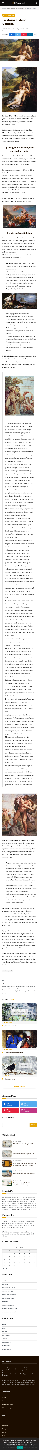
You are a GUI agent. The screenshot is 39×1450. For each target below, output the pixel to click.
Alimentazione (6, 1335)
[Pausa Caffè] (19, 3)
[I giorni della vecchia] (19, 1012)
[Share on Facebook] (12, 34)
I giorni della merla (9, 1079)
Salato (4, 1325)
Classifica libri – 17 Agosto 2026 (24, 1154)
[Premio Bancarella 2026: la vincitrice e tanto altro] (7, 1183)
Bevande (4, 1331)
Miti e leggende (22, 8)
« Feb (3, 1269)
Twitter (4, 1436)
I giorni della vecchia (10, 1026)
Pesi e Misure (6, 1345)
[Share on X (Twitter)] (18, 34)
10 (19, 1257)
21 (4, 1262)
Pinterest (4, 1432)
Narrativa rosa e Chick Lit (9, 1288)
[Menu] (3, 3)
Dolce (3, 1328)
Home (8, 8)
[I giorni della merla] (19, 1065)
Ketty (4, 980)
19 (29, 1260)
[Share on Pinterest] (24, 34)
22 (9, 1262)
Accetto (20, 1447)
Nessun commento (10, 30)
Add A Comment (19, 1086)
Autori (4, 1281)
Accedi (4, 1397)
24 (19, 1262)
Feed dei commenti (7, 1404)
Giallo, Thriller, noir (7, 1291)
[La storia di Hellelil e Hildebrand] (19, 1039)
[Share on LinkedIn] (30, 34)
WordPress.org (6, 1408)
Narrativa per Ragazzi (8, 1298)
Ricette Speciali (6, 1349)
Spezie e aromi (6, 1342)
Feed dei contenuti (7, 1401)
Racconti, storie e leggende (9, 1308)
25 (24, 1262)
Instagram (5, 1429)
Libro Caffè (14, 8)
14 (4, 1260)
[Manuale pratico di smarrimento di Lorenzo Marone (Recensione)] (7, 1163)
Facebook (5, 1425)
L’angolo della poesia (8, 1305)
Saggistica (5, 1301)
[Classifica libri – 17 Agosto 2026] (7, 1153)
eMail (3, 1422)
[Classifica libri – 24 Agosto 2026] (7, 1143)
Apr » (7, 1269)
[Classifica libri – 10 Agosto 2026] (7, 1173)
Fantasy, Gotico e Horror (9, 1294)
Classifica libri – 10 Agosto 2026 (24, 1173)
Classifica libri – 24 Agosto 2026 (24, 1144)
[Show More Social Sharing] (35, 34)
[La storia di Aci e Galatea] (19, 50)
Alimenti (4, 1338)
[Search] (36, 3)
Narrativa (5, 1284)
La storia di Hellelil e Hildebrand (13, 1052)
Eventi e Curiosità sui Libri (9, 1312)
